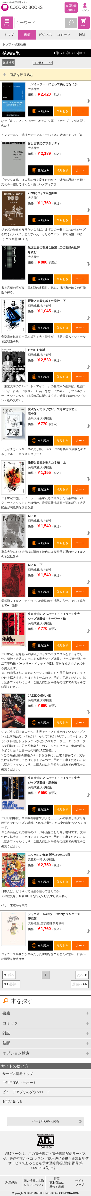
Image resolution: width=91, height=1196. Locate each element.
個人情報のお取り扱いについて (34, 1183)
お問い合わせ (12, 1101)
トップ (9, 35)
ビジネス (45, 35)
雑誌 (82, 35)
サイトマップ (79, 1183)
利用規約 (11, 1182)
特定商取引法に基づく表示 (57, 1182)
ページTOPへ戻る (45, 1121)
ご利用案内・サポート (19, 1083)
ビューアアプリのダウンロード (26, 1092)
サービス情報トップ (17, 1074)
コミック (64, 35)
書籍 (27, 35)
